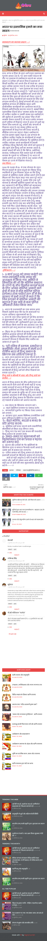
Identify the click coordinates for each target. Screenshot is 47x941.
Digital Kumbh (29, 935)
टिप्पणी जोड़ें (12, 634)
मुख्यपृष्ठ (4, 20)
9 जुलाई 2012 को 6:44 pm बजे (16, 615)
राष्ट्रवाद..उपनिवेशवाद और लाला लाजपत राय (27, 685)
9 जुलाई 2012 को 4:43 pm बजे (16, 587)
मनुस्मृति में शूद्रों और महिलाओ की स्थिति (25, 814)
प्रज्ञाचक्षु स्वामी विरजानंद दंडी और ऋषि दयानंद (27, 724)
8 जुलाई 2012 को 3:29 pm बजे (16, 543)
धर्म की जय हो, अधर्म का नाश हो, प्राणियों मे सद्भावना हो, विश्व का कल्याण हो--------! (26, 805)
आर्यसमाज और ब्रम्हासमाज (21, 734)
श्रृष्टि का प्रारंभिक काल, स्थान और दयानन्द (26, 754)
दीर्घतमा (18, 470)
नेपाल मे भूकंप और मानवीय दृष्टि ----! (24, 923)
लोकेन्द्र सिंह (12, 558)
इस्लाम (11, 470)
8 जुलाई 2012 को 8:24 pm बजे (16, 561)
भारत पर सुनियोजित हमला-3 (17, 20)
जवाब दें (10, 549)
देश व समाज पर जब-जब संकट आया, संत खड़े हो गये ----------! (27, 914)
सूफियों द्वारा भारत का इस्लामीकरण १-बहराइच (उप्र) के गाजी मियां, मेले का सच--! (28, 511)
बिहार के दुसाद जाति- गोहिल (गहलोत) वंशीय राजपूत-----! (27, 904)
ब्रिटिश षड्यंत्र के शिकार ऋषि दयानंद (24, 695)
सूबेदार (5, 35)
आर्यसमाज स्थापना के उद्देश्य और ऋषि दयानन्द (27, 744)
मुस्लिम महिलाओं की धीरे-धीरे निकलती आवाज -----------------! (28, 501)
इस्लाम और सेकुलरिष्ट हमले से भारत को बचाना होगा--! (28, 521)
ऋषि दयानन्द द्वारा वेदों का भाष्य (22, 763)
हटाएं (15, 549)
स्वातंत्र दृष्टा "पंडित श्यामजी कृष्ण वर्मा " (24, 704)
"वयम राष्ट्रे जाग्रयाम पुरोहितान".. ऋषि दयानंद (27, 714)
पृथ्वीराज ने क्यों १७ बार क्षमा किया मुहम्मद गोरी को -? (27, 834)
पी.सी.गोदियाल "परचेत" (16, 613)
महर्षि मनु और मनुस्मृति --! (21, 869)
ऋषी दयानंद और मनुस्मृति (20, 675)
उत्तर (10, 553)
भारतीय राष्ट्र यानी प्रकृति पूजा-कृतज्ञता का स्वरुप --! (28, 825)
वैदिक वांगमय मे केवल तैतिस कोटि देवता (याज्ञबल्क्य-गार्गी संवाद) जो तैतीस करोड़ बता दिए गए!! (27, 860)
